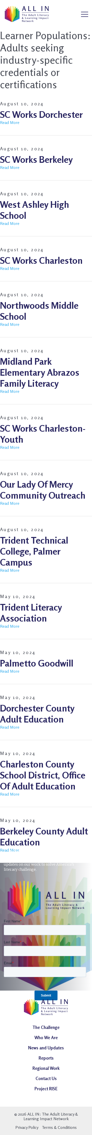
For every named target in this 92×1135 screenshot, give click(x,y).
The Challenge (46, 1027)
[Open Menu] (84, 14)
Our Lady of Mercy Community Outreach (42, 490)
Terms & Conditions (59, 1127)
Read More (9, 122)
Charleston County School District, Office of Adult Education (42, 775)
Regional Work (46, 1068)
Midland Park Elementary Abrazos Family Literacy (39, 372)
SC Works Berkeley (36, 159)
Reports (46, 1058)
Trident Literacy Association (31, 613)
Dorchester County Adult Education (37, 714)
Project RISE (45, 1088)
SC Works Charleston (41, 260)
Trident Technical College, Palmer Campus (34, 551)
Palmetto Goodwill (36, 663)
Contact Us (46, 1078)
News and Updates (46, 1047)
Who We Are (46, 1037)
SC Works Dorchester (41, 114)
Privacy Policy (26, 1127)
